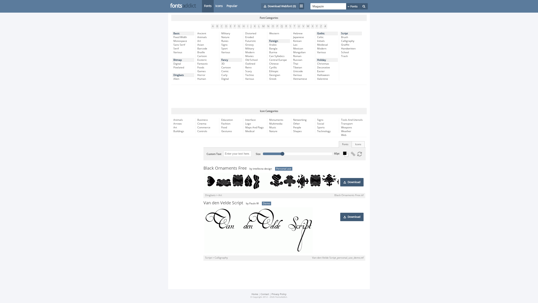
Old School (251, 59)
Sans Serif (179, 44)
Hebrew (297, 33)
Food (224, 127)
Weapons (346, 127)
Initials (321, 41)
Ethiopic (273, 71)
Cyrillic (273, 67)
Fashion (225, 123)
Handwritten (348, 48)
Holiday (321, 59)
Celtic (320, 37)
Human (201, 78)
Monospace (180, 41)
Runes (224, 41)
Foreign (273, 41)
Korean (297, 41)
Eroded (249, 37)
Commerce (203, 127)
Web (343, 135)
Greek (272, 78)
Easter (321, 71)
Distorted (250, 33)
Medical (249, 131)
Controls (202, 131)
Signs (224, 44)
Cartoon (202, 56)
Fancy (224, 59)
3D (223, 63)
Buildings (178, 131)
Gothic (321, 33)
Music (272, 127)
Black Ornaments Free (225, 168)
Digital (177, 63)
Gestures (226, 131)
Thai (295, 63)
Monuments (276, 119)
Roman (297, 56)
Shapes (297, 131)
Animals (202, 37)
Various (177, 52)
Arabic (273, 44)
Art (199, 41)
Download (354, 182)
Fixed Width (180, 37)
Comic (225, 71)
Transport (347, 123)
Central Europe (278, 59)
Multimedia (275, 123)
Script (344, 33)
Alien (176, 78)
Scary (248, 71)
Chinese (274, 63)
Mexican (298, 48)
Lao (295, 44)
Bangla (273, 48)
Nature (225, 37)
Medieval (322, 44)
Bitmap (177, 59)
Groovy (249, 44)
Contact (265, 294)
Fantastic (202, 63)
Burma (273, 52)
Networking (300, 119)
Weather (346, 131)
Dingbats (178, 75)
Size (258, 154)
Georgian (274, 75)
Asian (200, 44)
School (345, 52)
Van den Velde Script (223, 202)
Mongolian (299, 52)
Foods (200, 67)
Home (255, 294)
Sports (321, 127)
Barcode (202, 48)
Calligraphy (347, 41)
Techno (249, 75)
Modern (249, 52)
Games (201, 71)
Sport (224, 48)
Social (320, 123)
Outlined (250, 63)
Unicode (298, 71)
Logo (248, 123)
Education (227, 119)
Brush (344, 37)
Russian (297, 59)
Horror (201, 75)
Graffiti (345, 44)
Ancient (201, 33)
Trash (344, 56)
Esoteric (202, 59)
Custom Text (214, 154)
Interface (250, 119)
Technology (324, 131)
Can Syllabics (277, 56)
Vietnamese (300, 78)
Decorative (323, 67)
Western (274, 33)
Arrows (177, 123)
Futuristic (250, 41)
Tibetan (297, 67)
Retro (248, 67)
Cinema (201, 123)
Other (296, 123)
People (297, 127)
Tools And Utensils (352, 119)
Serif (176, 48)
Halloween (323, 75)
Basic (176, 33)
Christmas (323, 63)
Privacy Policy (279, 294)
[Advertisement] (269, 96)
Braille (201, 52)
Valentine (322, 78)
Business (202, 119)
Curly (224, 75)
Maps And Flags (254, 127)
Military (225, 33)
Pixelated (178, 67)
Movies (249, 56)
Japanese (298, 37)
